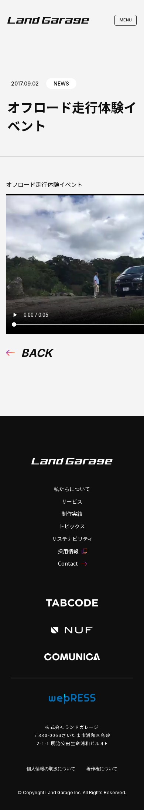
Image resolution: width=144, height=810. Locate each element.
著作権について (101, 768)
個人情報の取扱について (51, 768)
